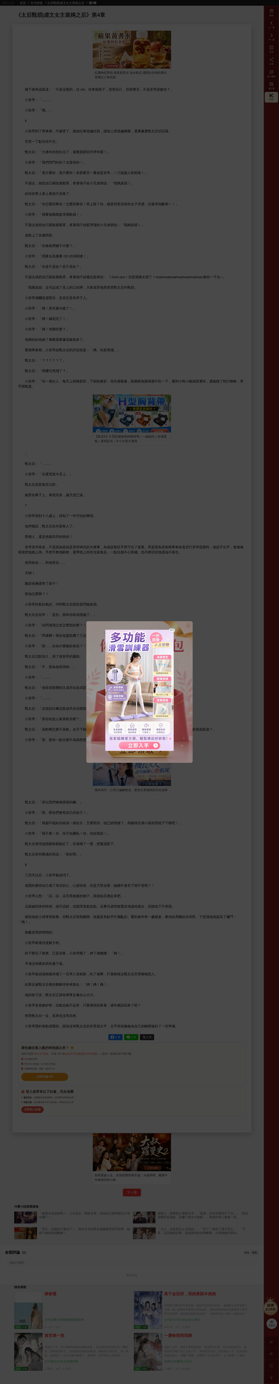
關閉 (172, 630)
